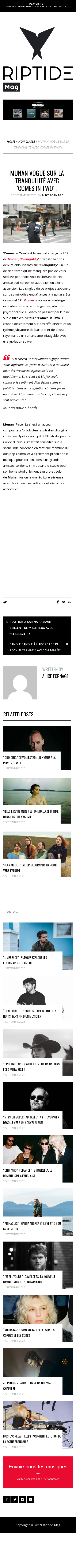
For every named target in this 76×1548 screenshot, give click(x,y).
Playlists (36, 3)
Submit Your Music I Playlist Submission (36, 6)
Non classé (26, 141)
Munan (13, 259)
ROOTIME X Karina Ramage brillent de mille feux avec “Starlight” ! (31, 628)
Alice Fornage (52, 195)
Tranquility (29, 259)
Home (11, 141)
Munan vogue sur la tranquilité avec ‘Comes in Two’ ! (37, 180)
